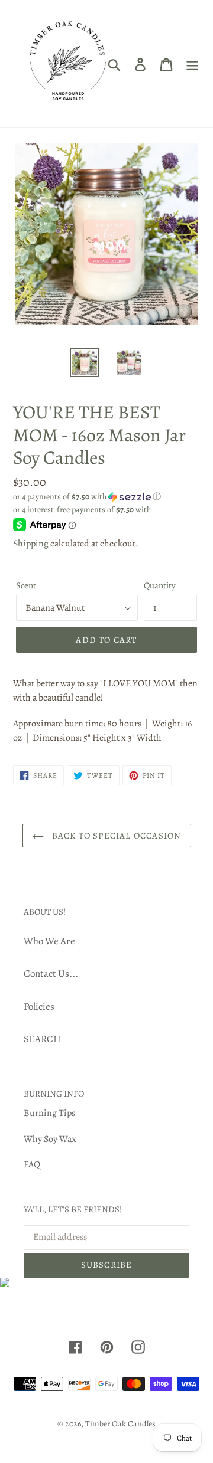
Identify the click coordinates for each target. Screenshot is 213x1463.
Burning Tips (49, 1113)
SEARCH (42, 1039)
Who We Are (49, 941)
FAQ (32, 1164)
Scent (26, 585)
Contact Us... (51, 973)
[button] (106, 496)
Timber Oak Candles (120, 1423)
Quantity (160, 585)
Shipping (31, 543)
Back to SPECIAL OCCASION (116, 836)
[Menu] (192, 63)
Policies (39, 1006)
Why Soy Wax (50, 1139)
